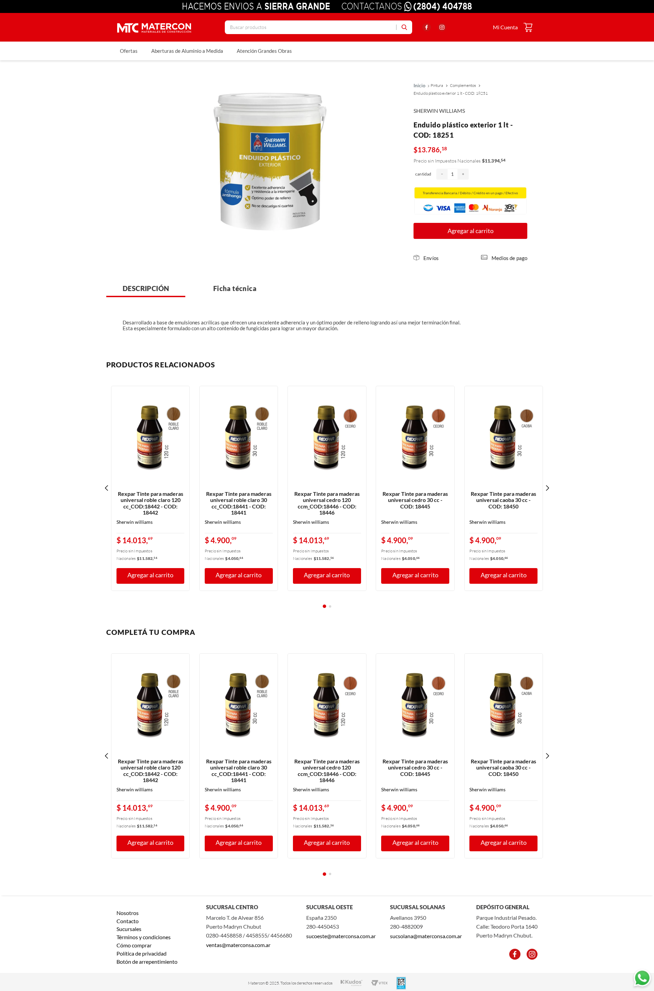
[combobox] (318, 27)
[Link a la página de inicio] (422, 85)
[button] (426, 258)
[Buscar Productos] (401, 27)
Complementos (463, 85)
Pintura (437, 85)
